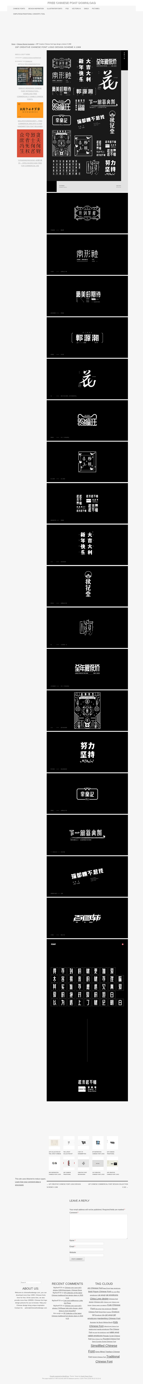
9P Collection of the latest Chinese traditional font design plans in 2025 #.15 (67, 1295)
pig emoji (95, 1332)
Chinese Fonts (19, 8)
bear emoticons (115, 1288)
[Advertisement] (72, 30)
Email (72, 1246)
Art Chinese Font (95, 1288)
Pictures (95, 8)
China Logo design (99, 1298)
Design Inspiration (36, 8)
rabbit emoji (114, 1332)
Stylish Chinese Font (99, 1357)
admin (28, 54)
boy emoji (114, 1291)
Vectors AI (76, 8)
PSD (67, 8)
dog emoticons (106, 1309)
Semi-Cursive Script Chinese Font (104, 1341)
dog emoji (98, 1309)
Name (72, 1240)
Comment (73, 1213)
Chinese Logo (107, 1302)
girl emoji (109, 1315)
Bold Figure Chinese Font (99, 1291)
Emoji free (102, 1312)
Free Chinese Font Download (71, 2)
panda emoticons (103, 1329)
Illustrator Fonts (54, 8)
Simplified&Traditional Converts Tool (29, 14)
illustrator (93, 1322)
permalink (28, 61)
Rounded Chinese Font (111, 1339)
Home (13, 44)
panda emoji (93, 1329)
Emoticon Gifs (100, 1315)
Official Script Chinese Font (111, 1326)
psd (108, 1332)
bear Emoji (106, 1288)
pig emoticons (102, 1332)
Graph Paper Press (86, 1376)
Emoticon (108, 1312)
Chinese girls (98, 1302)
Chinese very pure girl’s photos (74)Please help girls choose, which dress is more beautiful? (67, 1308)
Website (72, 1252)
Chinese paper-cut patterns (99, 1305)
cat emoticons (112, 1295)
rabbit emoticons (95, 1336)
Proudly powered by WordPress (59, 1376)
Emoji (86, 8)
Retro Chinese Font (97, 1339)
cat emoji (101, 1295)
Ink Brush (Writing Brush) (104, 1322)
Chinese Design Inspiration (25, 44)
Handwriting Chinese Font (108, 1318)
